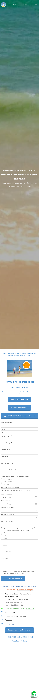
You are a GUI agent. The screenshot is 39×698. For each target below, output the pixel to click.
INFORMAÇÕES (12, 355)
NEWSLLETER (23, 355)
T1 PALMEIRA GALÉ (31, 353)
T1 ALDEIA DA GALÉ (11, 353)
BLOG (29, 355)
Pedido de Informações (25, 590)
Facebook (9, 620)
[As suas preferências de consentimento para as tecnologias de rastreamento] (36, 695)
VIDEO (18, 355)
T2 (17, 353)
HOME (4, 353)
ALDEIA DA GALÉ (22, 353)
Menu (36, 4)
